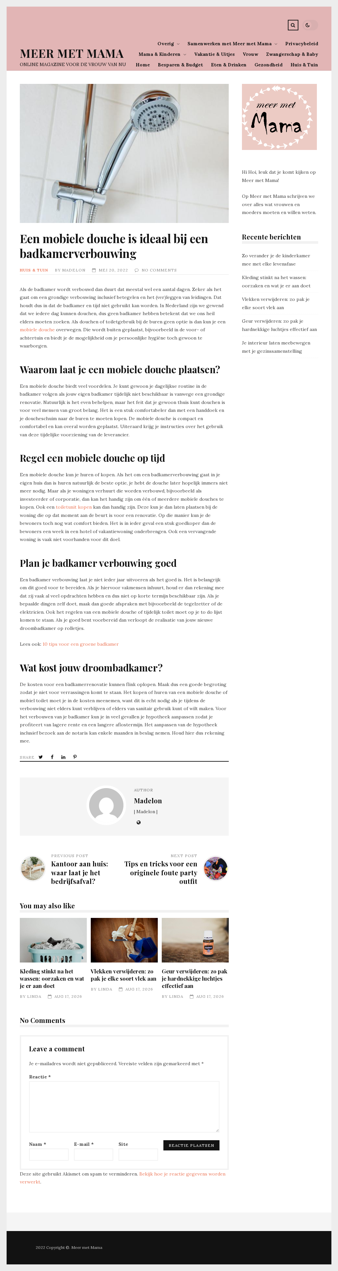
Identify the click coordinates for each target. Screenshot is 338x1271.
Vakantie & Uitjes (214, 54)
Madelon (73, 270)
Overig (165, 44)
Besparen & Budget (180, 65)
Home (143, 65)
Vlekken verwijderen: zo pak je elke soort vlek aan (124, 940)
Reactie (40, 1077)
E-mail (84, 1144)
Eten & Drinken (229, 65)
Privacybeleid (301, 44)
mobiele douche (37, 330)
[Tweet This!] (41, 757)
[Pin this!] (76, 757)
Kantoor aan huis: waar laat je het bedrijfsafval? (79, 872)
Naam (37, 1144)
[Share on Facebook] (52, 757)
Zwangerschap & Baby (292, 54)
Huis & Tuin (304, 65)
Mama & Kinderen (160, 54)
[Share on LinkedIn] (64, 757)
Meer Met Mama (72, 53)
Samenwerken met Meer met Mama (229, 44)
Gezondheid (268, 65)
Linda (34, 996)
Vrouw (250, 54)
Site (123, 1144)
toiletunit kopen (74, 507)
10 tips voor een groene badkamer (81, 644)
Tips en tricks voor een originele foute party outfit (160, 872)
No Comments (159, 270)
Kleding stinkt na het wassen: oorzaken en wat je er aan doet (53, 940)
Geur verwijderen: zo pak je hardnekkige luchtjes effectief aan (195, 940)
